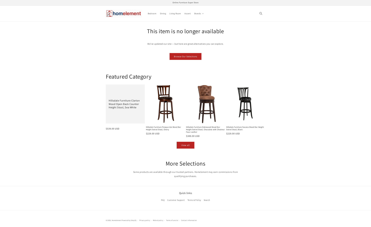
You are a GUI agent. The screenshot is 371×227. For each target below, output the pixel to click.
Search (207, 200)
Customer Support (176, 200)
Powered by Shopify (129, 220)
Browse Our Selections (185, 56)
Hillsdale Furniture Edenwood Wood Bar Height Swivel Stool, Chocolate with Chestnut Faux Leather (205, 129)
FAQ (163, 200)
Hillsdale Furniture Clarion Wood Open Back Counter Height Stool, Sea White (124, 104)
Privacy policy (144, 220)
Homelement (116, 220)
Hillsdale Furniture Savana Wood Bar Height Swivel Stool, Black (245, 128)
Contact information (189, 220)
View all (185, 145)
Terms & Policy (194, 200)
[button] (199, 13)
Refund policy (158, 220)
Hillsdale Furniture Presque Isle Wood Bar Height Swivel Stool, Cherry (163, 128)
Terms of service (172, 220)
